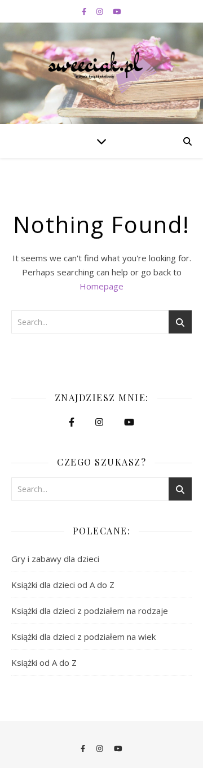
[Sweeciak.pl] (101, 72)
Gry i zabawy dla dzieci (55, 558)
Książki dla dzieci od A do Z (62, 584)
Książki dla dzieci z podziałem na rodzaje (89, 610)
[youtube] (117, 11)
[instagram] (100, 11)
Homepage (101, 286)
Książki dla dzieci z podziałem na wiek (83, 636)
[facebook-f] (85, 11)
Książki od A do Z (44, 662)
